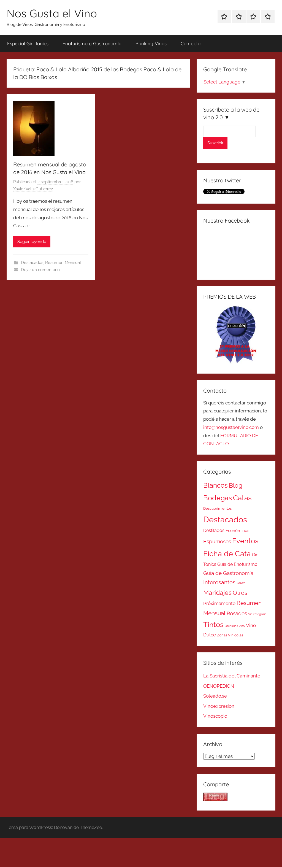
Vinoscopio (215, 716)
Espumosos (217, 541)
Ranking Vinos (151, 43)
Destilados (213, 530)
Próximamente (219, 603)
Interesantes (219, 582)
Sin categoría (257, 614)
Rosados (237, 613)
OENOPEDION (218, 686)
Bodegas (217, 498)
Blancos (215, 485)
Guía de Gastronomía (228, 573)
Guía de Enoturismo (237, 564)
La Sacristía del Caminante (231, 676)
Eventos (245, 541)
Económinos (237, 530)
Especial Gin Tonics (27, 43)
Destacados (32, 262)
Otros (240, 593)
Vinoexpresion (218, 706)
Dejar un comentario (40, 269)
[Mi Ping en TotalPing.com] (215, 799)
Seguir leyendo (31, 241)
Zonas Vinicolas (230, 635)
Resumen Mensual (63, 262)
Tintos (213, 624)
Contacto (190, 43)
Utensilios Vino (235, 626)
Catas (242, 497)
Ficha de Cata (227, 553)
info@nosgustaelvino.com (231, 427)
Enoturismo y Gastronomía (92, 43)
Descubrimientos (217, 508)
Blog (235, 485)
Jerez (241, 583)
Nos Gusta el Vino (52, 13)
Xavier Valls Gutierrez (33, 189)
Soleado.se (215, 696)
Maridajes (217, 592)
